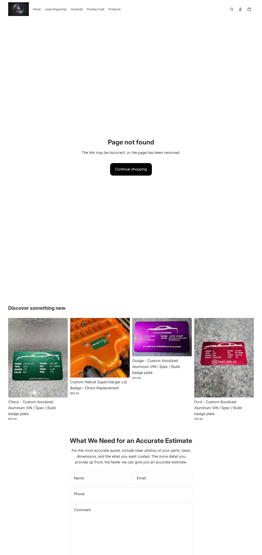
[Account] (240, 9)
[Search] (231, 9)
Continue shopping (131, 169)
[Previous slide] (14, 357)
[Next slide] (61, 357)
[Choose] (61, 391)
